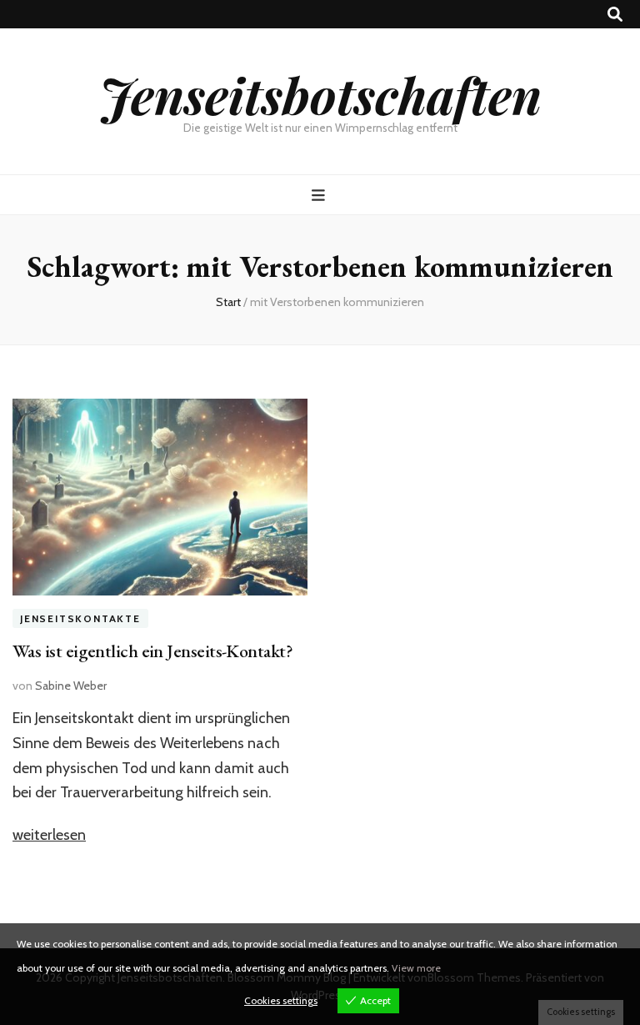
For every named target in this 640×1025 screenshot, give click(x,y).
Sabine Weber (71, 685)
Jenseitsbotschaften (320, 94)
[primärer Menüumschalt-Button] (320, 195)
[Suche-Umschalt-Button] (615, 15)
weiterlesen (49, 835)
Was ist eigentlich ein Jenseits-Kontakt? (152, 651)
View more (416, 968)
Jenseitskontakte (80, 618)
